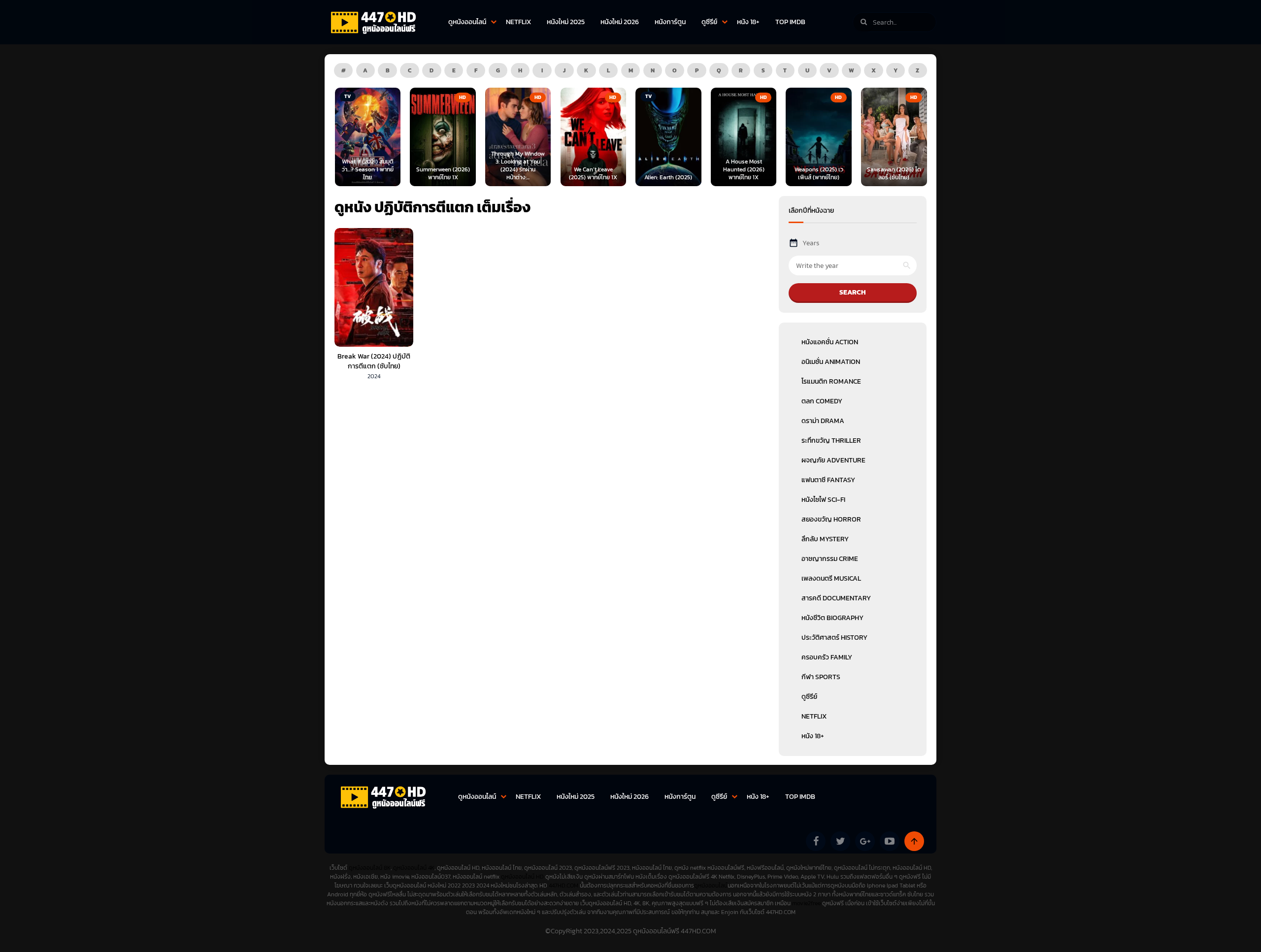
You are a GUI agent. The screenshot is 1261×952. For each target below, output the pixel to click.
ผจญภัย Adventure (833, 460)
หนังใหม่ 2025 (566, 22)
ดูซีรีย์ (709, 22)
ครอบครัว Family (826, 657)
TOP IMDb (790, 22)
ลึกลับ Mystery (825, 539)
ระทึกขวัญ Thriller (831, 440)
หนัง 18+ (748, 22)
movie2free (807, 903)
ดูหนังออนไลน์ (467, 22)
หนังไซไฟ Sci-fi (823, 499)
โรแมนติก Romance (831, 381)
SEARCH (852, 292)
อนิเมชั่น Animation (830, 362)
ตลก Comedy (821, 401)
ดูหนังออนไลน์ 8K (370, 867)
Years (810, 243)
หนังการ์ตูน (670, 22)
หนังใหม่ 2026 (619, 22)
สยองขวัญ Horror (831, 519)
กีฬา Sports (820, 677)
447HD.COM (563, 885)
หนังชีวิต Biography (832, 618)
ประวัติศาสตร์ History (834, 637)
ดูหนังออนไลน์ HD (522, 876)
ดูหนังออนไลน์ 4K (413, 867)
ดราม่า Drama (822, 421)
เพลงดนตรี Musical (831, 578)
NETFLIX (518, 22)
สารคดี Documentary (836, 598)
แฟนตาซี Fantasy (828, 480)
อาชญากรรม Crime (829, 559)
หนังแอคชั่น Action (829, 342)
